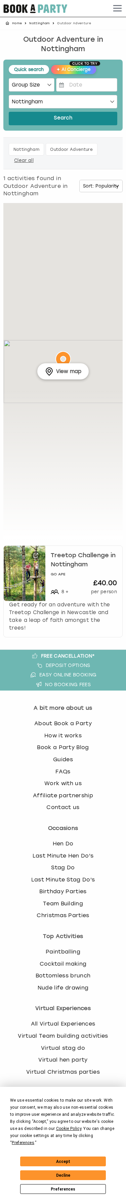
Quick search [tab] (29, 69)
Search (63, 118)
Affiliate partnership (63, 795)
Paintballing (63, 951)
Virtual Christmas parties (63, 1072)
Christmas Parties (63, 915)
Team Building (63, 903)
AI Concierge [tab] (76, 68)
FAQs (62, 771)
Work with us (63, 783)
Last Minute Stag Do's (63, 879)
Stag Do (63, 867)
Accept (63, 1161)
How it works (63, 735)
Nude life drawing (63, 987)
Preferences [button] (23, 1142)
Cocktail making (63, 964)
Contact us (62, 807)
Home (17, 23)
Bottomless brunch (63, 975)
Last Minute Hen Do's (63, 855)
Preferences (63, 1189)
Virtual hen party (62, 1060)
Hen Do (63, 843)
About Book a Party (63, 723)
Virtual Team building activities (63, 1036)
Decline (63, 1175)
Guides (63, 759)
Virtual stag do (63, 1048)
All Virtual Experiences (63, 1024)
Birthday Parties (62, 891)
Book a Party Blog (63, 747)
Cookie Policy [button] (68, 1128)
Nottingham (39, 23)
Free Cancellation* (68, 656)
